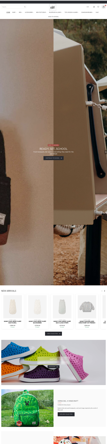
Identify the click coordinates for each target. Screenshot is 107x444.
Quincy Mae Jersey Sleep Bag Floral (12, 322)
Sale (97, 12)
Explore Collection (66, 414)
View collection (52, 333)
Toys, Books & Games (71, 12)
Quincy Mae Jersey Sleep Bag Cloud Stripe (62, 322)
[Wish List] (98, 7)
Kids (20, 12)
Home (8, 12)
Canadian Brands (86, 12)
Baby (14, 12)
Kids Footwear (41, 12)
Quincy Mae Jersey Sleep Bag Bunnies (37, 322)
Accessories (29, 12)
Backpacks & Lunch (55, 12)
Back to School (53, 16)
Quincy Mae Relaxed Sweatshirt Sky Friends (87, 322)
